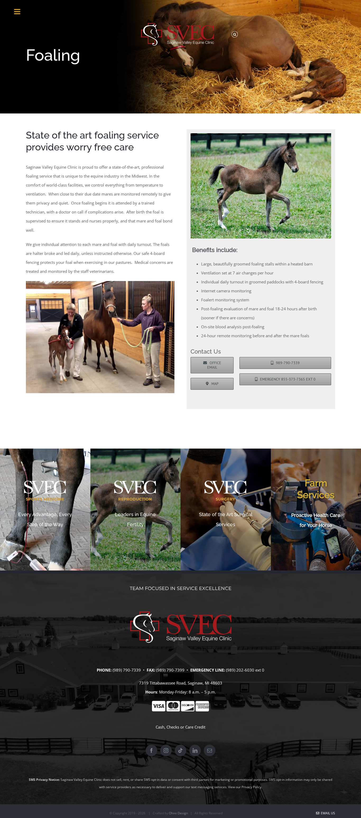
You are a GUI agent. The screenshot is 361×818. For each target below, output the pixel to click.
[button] (234, 34)
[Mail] (209, 750)
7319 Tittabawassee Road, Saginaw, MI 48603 (180, 683)
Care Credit (195, 727)
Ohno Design (178, 813)
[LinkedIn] (195, 750)
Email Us (327, 813)
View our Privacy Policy (244, 787)
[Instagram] (166, 750)
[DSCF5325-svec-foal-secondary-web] (261, 135)
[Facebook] (151, 750)
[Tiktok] (180, 750)
